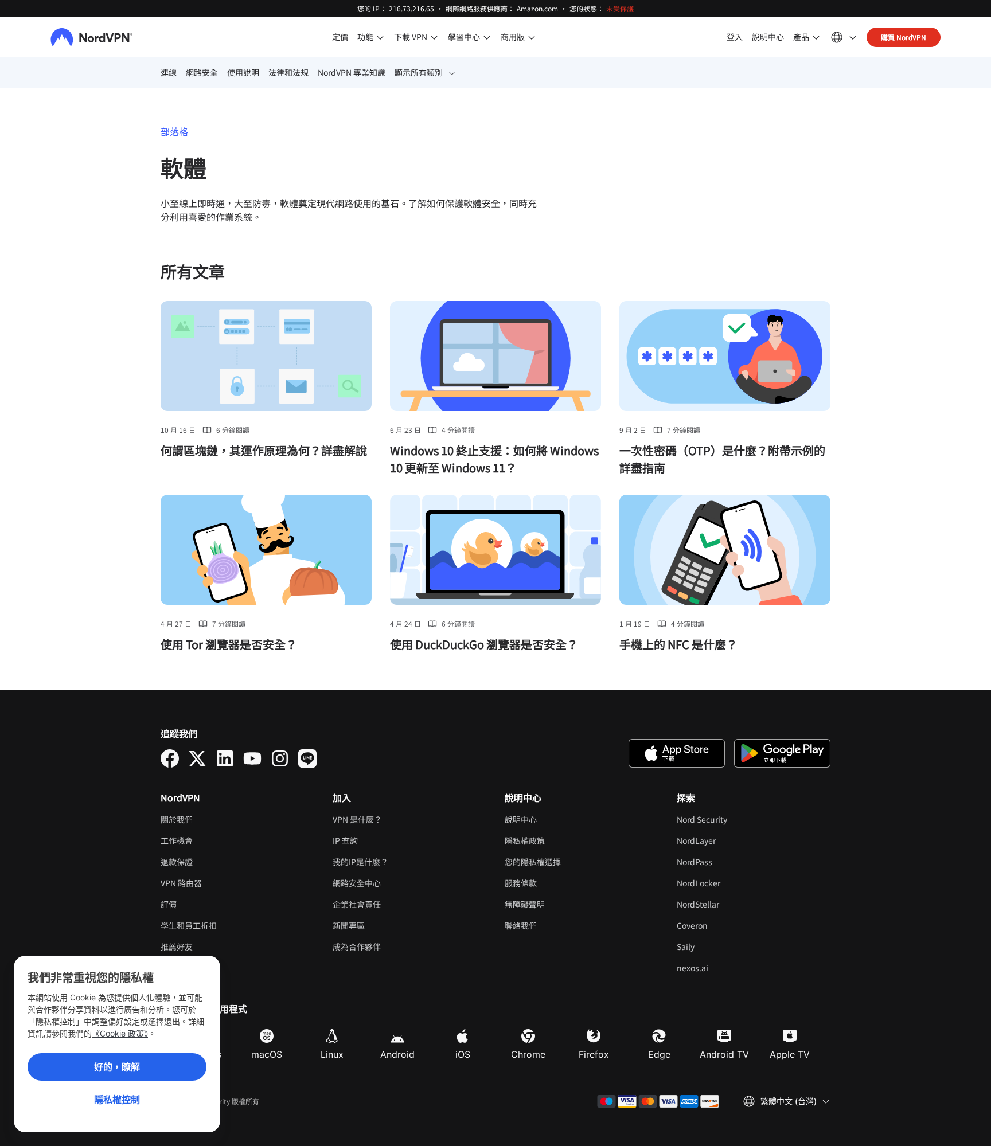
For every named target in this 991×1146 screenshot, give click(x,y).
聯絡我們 (521, 925)
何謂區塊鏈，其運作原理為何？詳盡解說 (264, 450)
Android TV (724, 1054)
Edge (659, 1054)
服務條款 (556, 883)
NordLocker (734, 883)
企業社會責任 (357, 904)
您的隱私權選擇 (533, 861)
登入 (735, 36)
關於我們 (177, 819)
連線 (169, 72)
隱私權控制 (117, 1099)
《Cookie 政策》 (120, 1033)
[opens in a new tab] (170, 758)
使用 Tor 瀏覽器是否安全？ (229, 644)
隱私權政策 (560, 840)
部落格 (174, 132)
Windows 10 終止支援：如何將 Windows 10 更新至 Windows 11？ (494, 459)
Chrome (528, 1054)
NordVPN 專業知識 (351, 72)
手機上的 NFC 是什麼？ (678, 644)
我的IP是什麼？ (360, 861)
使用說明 (243, 72)
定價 (340, 36)
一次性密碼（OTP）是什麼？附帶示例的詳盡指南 (722, 459)
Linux (332, 1054)
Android (397, 1054)
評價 (169, 904)
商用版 (513, 36)
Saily (721, 946)
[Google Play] (782, 753)
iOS (462, 1054)
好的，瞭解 (117, 1067)
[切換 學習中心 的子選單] (486, 37)
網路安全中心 (357, 883)
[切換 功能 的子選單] (380, 37)
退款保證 (177, 861)
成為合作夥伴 (357, 946)
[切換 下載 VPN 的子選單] (434, 37)
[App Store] (677, 753)
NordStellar (733, 904)
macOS (266, 1054)
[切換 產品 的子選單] (816, 37)
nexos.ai (728, 967)
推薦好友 (177, 946)
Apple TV (790, 1054)
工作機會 (212, 840)
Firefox (594, 1054)
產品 (801, 36)
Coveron (727, 925)
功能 (365, 36)
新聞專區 (349, 925)
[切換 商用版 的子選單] (531, 37)
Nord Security (737, 819)
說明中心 (768, 36)
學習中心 (464, 36)
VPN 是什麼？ (357, 819)
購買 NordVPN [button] (903, 37)
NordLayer (731, 840)
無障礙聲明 (525, 904)
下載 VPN (410, 36)
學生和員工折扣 (189, 925)
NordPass (730, 861)
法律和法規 (288, 72)
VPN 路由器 (181, 883)
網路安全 (202, 72)
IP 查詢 (345, 840)
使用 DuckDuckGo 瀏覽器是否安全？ (484, 644)
